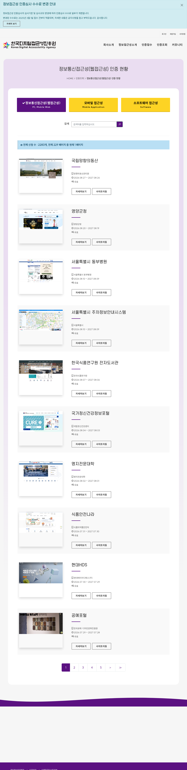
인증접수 (147, 44)
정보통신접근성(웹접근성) (41, 105)
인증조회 (162, 44)
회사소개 (108, 44)
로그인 (164, 34)
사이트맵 (182, 34)
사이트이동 (101, 191)
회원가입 (173, 34)
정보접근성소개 (128, 44)
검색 (66, 123)
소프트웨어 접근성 (146, 104)
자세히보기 (83, 191)
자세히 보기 (12, 23)
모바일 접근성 (93, 104)
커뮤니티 (177, 44)
